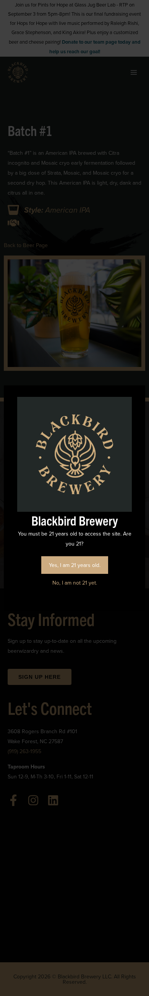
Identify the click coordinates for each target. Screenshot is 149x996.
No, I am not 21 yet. (74, 582)
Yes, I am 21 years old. (74, 565)
